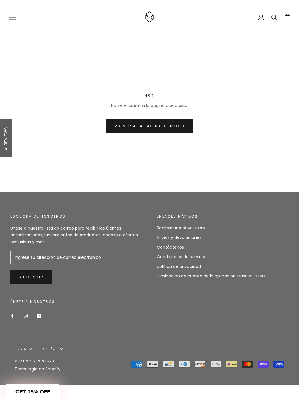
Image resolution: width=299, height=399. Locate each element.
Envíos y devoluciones (179, 237)
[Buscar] (274, 17)
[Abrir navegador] (12, 17)
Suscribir (31, 277)
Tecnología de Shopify (37, 369)
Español (49, 349)
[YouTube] (39, 315)
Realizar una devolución (181, 228)
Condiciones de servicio (181, 257)
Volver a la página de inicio (149, 126)
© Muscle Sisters (35, 361)
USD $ (21, 349)
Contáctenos (170, 247)
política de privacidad (179, 266)
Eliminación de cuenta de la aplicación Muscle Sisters (211, 276)
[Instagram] (26, 315)
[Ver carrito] (287, 17)
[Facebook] (12, 315)
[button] (33, 391)
